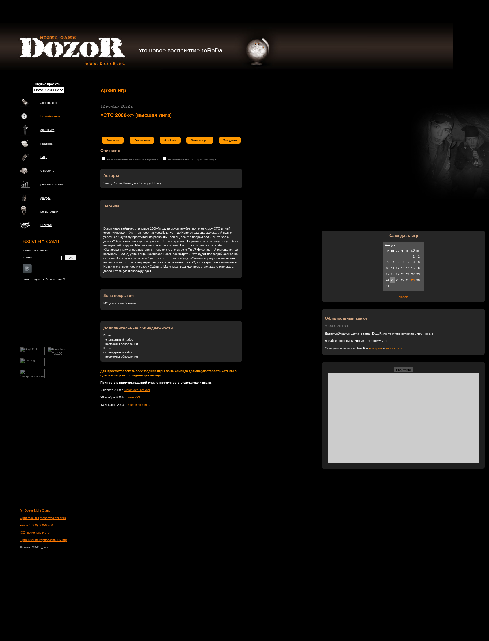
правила (46, 143)
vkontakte (170, 140)
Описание (113, 140)
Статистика (142, 140)
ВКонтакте (403, 370)
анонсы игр (48, 102)
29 (413, 280)
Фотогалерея (200, 140)
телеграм (375, 348)
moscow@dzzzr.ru (53, 518)
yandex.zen (393, 348)
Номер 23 (133, 397)
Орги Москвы (29, 518)
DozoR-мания (50, 116)
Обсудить (230, 140)
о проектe (47, 170)
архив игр (47, 130)
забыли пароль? (53, 279)
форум (45, 198)
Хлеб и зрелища (138, 404)
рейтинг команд (51, 184)
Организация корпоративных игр (43, 540)
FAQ (43, 157)
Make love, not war (137, 390)
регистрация (49, 211)
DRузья (46, 225)
